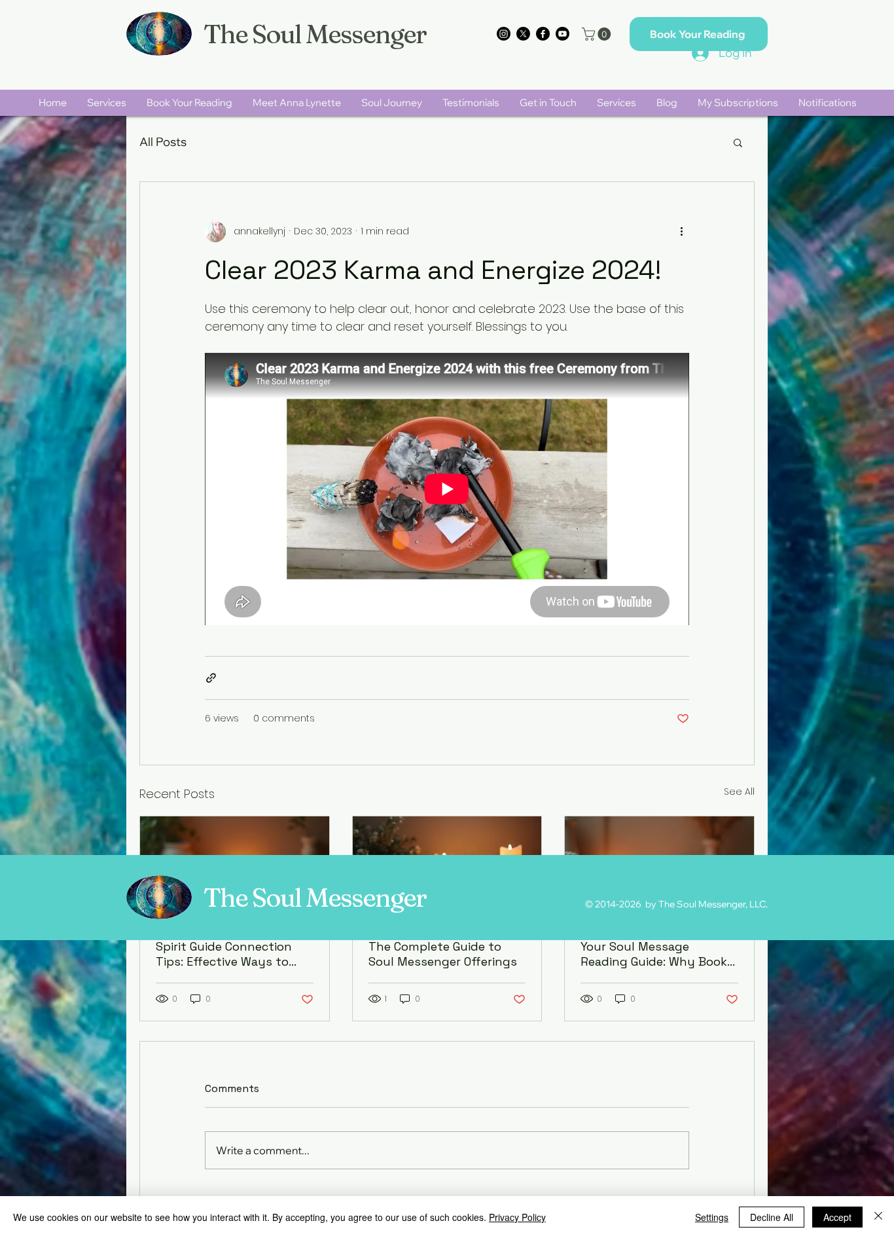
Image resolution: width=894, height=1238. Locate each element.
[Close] (878, 1217)
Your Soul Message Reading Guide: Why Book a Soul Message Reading (659, 954)
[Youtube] (562, 34)
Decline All (771, 1217)
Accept (837, 1217)
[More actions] (681, 232)
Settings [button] (711, 1217)
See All (739, 791)
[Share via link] (211, 678)
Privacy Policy (517, 1217)
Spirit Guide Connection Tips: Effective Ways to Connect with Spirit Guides (233, 954)
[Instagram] (503, 34)
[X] (523, 34)
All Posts (163, 142)
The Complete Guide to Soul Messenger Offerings (442, 954)
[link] (598, 34)
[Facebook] (543, 34)
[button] (616, 103)
